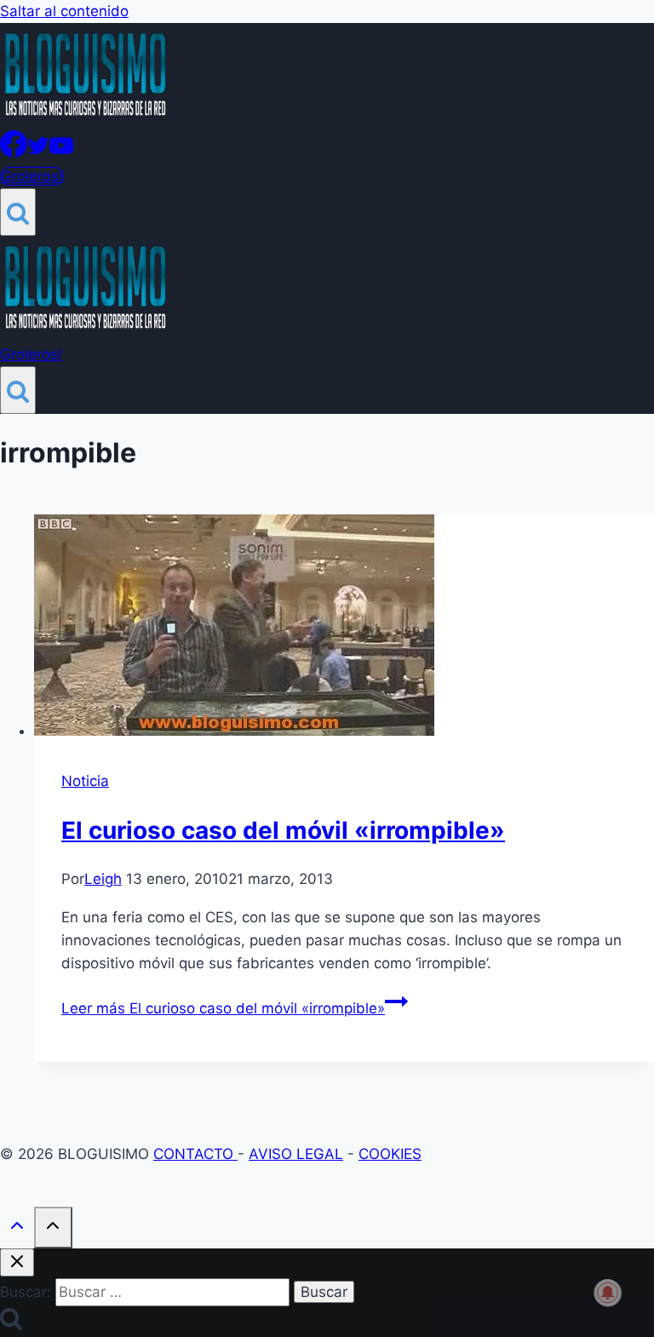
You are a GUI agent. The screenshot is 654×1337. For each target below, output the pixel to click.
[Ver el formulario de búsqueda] (18, 212)
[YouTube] (61, 152)
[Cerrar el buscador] (17, 1262)
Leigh (103, 878)
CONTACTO (195, 1153)
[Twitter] (38, 152)
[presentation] (344, 628)
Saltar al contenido (64, 11)
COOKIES (390, 1153)
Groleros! (32, 176)
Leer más (223, 1008)
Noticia (85, 780)
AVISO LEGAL (296, 1153)
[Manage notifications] (608, 1292)
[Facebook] (13, 152)
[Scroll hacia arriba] (17, 1229)
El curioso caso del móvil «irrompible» (283, 830)
